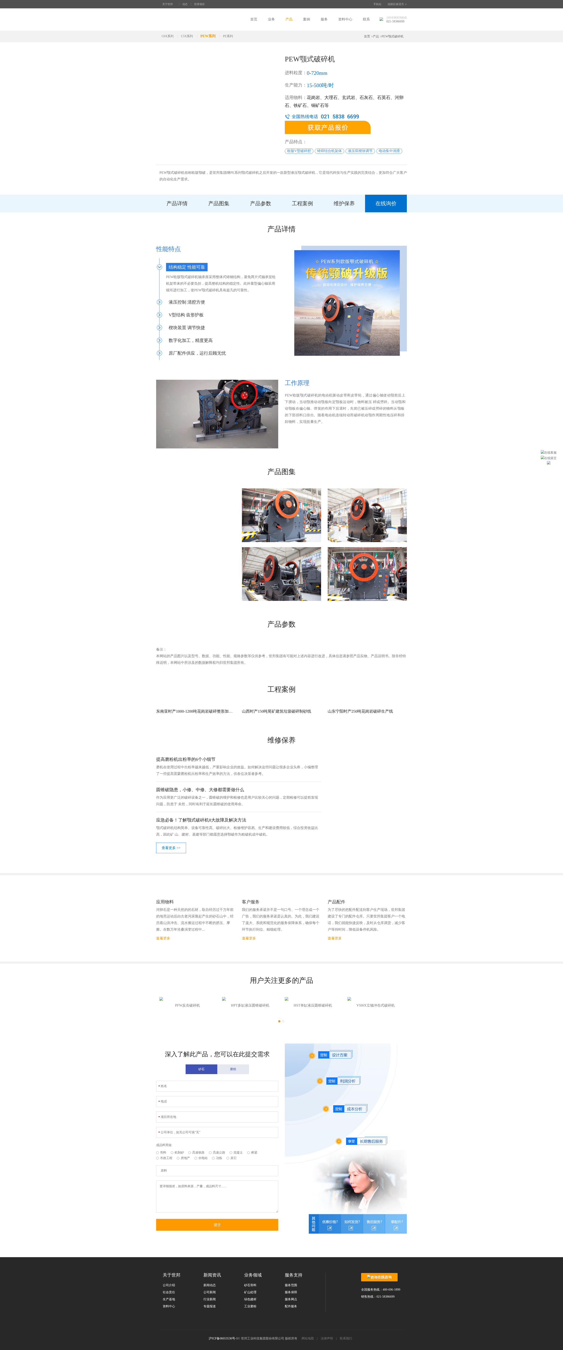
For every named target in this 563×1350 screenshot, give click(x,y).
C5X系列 (187, 36)
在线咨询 (385, 1277)
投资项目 (199, 4)
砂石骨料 (250, 1285)
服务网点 (291, 1299)
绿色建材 (250, 1299)
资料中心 (345, 19)
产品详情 (177, 203)
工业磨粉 (250, 1306)
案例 (306, 19)
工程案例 (302, 203)
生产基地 (169, 1299)
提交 (217, 1225)
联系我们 (346, 1338)
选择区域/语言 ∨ (397, 4)
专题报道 (209, 1306)
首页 (253, 19)
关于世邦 (167, 4)
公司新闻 (209, 1292)
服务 (324, 19)
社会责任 (169, 1292)
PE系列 (228, 36)
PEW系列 (208, 36)
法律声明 (327, 1338)
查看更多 (163, 938)
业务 (271, 19)
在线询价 (386, 203)
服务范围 (291, 1285)
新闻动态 (209, 1285)
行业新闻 (209, 1299)
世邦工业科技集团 (182, 19)
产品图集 (218, 203)
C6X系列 (168, 36)
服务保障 (291, 1292)
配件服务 (291, 1306)
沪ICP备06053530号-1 (223, 1338)
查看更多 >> (171, 848)
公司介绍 (169, 1285)
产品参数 (260, 203)
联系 (366, 19)
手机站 (377, 4)
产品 (288, 19)
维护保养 (344, 203)
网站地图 (308, 1338)
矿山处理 (250, 1292)
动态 (185, 4)
